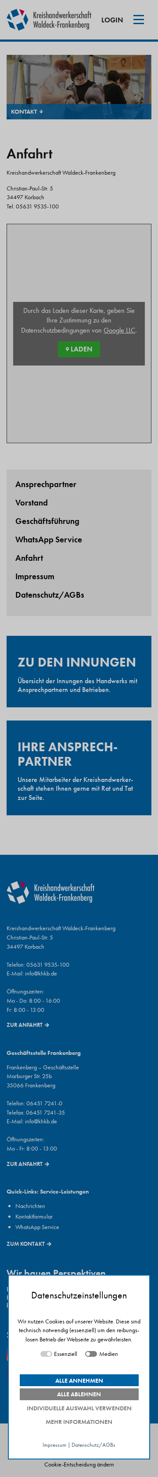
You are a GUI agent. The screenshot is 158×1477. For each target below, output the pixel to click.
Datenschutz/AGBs (93, 1445)
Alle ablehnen (79, 1394)
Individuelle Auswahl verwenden (79, 1408)
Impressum (54, 1445)
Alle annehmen (79, 1380)
